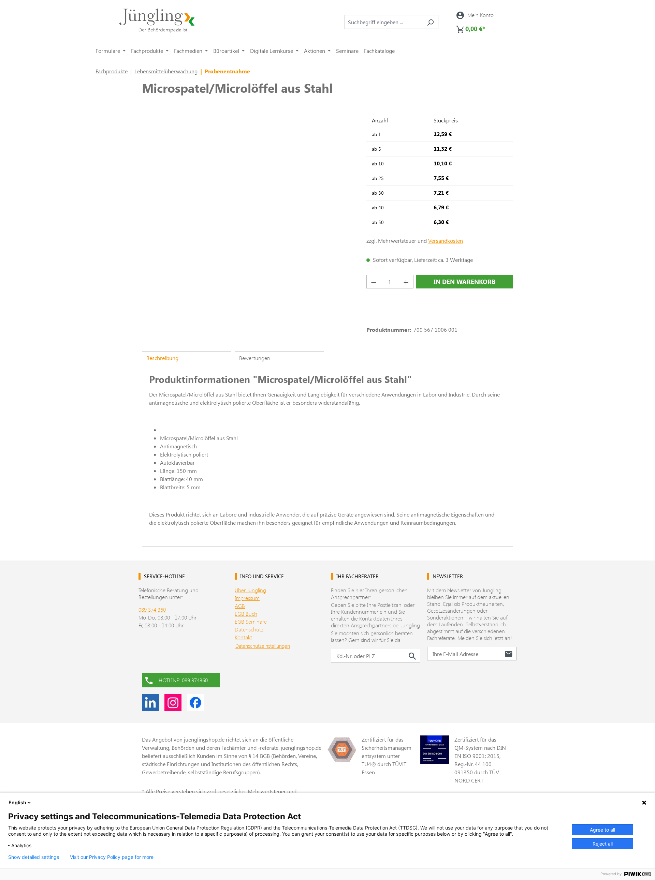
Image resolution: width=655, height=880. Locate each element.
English (17, 802)
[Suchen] (430, 22)
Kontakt (243, 637)
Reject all (603, 844)
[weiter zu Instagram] (172, 702)
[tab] (186, 357)
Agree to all (602, 830)
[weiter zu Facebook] (195, 702)
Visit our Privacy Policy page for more (112, 857)
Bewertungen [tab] (254, 357)
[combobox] (384, 22)
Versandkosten (445, 240)
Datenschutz (249, 629)
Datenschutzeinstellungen (262, 645)
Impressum (247, 597)
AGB (240, 605)
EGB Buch (246, 613)
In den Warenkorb (465, 282)
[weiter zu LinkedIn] (150, 702)
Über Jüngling (250, 590)
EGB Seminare (251, 621)
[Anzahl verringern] (373, 281)
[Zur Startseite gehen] (156, 21)
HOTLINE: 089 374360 (183, 680)
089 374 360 (152, 609)
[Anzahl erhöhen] (406, 281)
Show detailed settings (33, 857)
